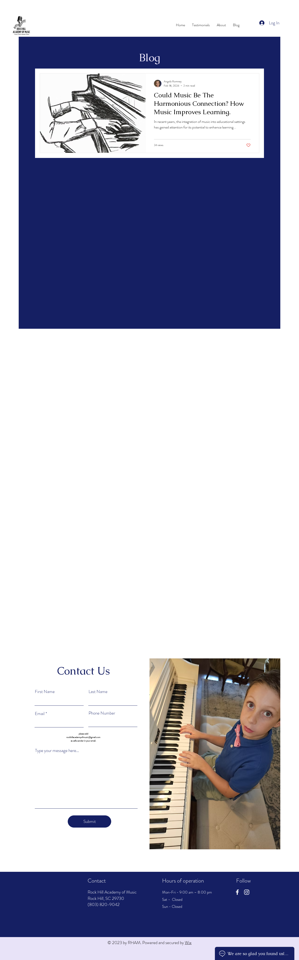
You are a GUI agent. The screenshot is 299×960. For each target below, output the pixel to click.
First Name (45, 691)
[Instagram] (246, 892)
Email (40, 713)
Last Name (98, 691)
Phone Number (102, 713)
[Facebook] (237, 892)
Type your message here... (57, 750)
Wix (188, 942)
